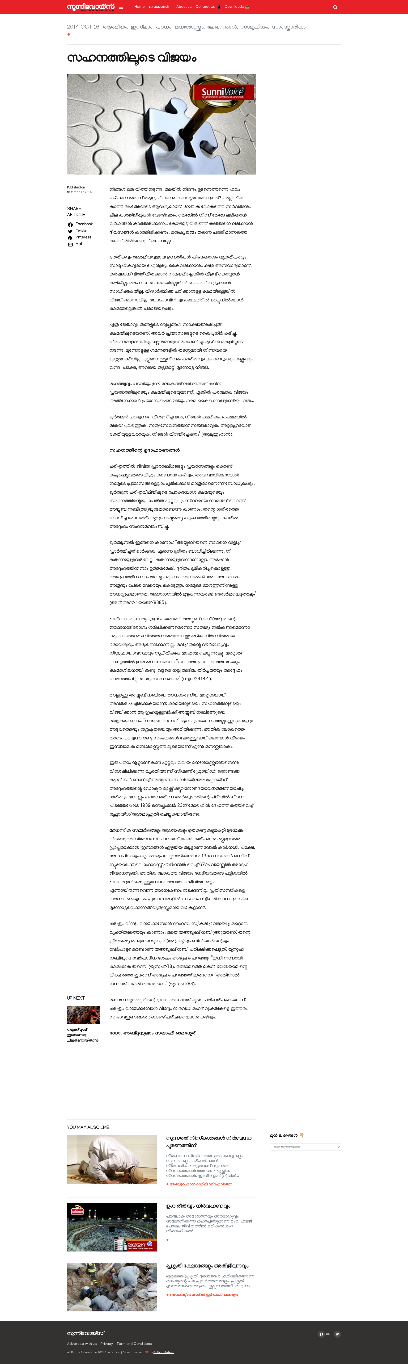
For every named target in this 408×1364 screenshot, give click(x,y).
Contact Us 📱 (208, 7)
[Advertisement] (161, 1079)
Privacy (107, 1344)
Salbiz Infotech (163, 1352)
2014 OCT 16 (83, 27)
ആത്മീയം (115, 27)
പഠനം (163, 27)
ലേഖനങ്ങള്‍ (159, 7)
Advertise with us (82, 1344)
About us (184, 7)
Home (140, 7)
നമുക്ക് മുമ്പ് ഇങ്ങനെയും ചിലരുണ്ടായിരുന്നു (82, 1035)
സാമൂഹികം (254, 27)
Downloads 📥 (237, 7)
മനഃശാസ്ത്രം (189, 27)
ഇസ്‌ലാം (142, 27)
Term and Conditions (134, 1344)
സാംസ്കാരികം (289, 27)
